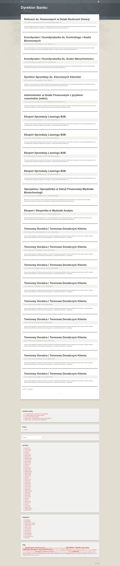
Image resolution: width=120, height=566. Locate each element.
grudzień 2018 (27, 468)
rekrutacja (90, 552)
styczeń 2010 (27, 505)
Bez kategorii (27, 520)
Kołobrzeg (90, 549)
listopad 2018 (27, 470)
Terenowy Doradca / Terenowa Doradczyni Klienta (55, 228)
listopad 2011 (27, 489)
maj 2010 (26, 499)
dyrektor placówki (38, 549)
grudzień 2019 (27, 455)
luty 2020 (26, 452)
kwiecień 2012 (27, 486)
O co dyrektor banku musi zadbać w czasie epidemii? (36, 414)
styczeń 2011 (27, 495)
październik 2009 (28, 508)
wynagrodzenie (74, 553)
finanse (50, 550)
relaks (94, 551)
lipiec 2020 (26, 448)
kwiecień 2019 (27, 462)
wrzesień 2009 (27, 510)
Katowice (83, 550)
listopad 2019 (27, 457)
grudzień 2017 (27, 483)
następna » (30, 389)
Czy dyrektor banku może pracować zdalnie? (34, 415)
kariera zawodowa (77, 550)
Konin (87, 549)
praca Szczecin (27, 531)
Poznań (70, 552)
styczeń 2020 (27, 454)
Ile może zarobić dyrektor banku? (31, 416)
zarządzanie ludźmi (27, 555)
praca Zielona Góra (28, 536)
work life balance (51, 553)
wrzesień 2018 (27, 473)
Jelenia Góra (58, 549)
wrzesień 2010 (27, 496)
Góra (54, 549)
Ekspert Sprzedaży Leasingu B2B (45, 116)
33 (27, 389)
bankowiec (30, 548)
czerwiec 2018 (27, 476)
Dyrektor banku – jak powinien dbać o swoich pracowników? (37, 418)
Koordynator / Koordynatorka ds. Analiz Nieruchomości (59, 58)
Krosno (23, 551)
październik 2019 (28, 458)
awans (23, 548)
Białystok (47, 548)
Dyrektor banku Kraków (29, 524)
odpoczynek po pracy (58, 551)
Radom (86, 551)
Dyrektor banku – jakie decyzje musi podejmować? (35, 419)
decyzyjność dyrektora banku (60, 548)
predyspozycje (82, 551)
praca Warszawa (28, 533)
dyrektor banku (27, 521)
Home (22, 1)
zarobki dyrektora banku (92, 553)
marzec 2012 (27, 488)
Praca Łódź (27, 537)
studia (32, 553)
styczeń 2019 (27, 467)
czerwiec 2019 (27, 461)
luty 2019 (26, 465)
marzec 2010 (27, 502)
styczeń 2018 (27, 482)
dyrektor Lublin (27, 526)
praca (76, 551)
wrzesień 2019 (27, 459)
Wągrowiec (80, 553)
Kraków (94, 550)
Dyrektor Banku (34, 8)
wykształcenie (62, 553)
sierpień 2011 (27, 492)
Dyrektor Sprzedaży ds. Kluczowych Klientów (52, 76)
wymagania (68, 553)
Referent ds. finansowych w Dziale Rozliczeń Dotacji (57, 19)
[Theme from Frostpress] (98, 563)
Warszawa (44, 553)
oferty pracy (65, 551)
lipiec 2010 (26, 498)
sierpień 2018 (27, 474)
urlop (40, 553)
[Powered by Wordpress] (96, 563)
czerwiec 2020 (27, 449)
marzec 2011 (27, 493)
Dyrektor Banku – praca (29, 523)
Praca (25, 429)
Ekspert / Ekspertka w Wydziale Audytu (48, 210)
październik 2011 (28, 491)
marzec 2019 (27, 464)
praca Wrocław (27, 534)
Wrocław (57, 553)
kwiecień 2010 (27, 501)
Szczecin (36, 553)
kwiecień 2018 (27, 479)
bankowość (40, 548)
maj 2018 (26, 477)
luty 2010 (26, 504)
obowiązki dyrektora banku (44, 552)
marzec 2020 (27, 451)
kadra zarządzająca (66, 550)
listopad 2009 (27, 507)
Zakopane (84, 553)
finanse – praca (27, 527)
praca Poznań (27, 530)
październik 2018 (28, 471)
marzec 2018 (27, 480)
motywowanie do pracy (30, 551)
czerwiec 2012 (27, 485)
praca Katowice (27, 528)
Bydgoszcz (51, 548)
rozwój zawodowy (26, 553)
